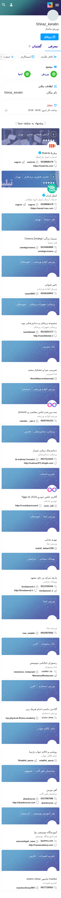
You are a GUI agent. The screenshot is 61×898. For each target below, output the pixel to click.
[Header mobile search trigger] (4, 5)
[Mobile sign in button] (11, 5)
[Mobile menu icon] (57, 5)
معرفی (53, 46)
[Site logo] (49, 5)
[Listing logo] (53, 15)
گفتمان (35, 46)
